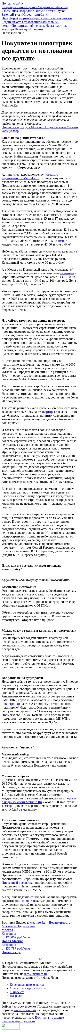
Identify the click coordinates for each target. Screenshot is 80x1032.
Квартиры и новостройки (20, 7)
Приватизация (22, 25)
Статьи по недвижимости (28, 988)
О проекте (17, 992)
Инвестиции (31, 14)
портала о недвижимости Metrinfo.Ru (30, 176)
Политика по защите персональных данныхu (33, 1019)
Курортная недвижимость (34, 18)
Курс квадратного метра (27, 984)
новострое (29, 900)
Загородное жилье (30, 11)
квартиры (67, 273)
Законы (7, 14)
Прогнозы (37, 29)
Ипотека (49, 11)
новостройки (11, 703)
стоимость (61, 240)
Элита (13, 11)
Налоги (17, 14)
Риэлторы (39, 25)
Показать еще (11, 952)
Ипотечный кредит (15, 882)
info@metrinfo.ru (35, 974)
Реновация (22, 29)
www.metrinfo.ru (25, 1010)
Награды (16, 995)
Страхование (31, 22)
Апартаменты (47, 7)
